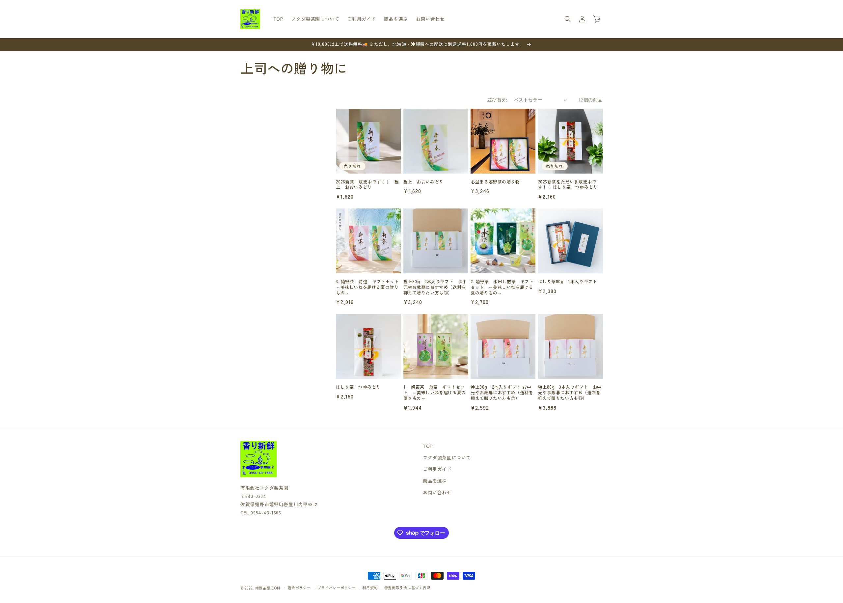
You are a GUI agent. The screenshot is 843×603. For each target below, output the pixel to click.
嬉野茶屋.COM (267, 587)
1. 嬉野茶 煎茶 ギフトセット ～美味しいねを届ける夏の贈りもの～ (434, 392)
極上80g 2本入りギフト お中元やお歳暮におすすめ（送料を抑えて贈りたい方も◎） (435, 287)
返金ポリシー (299, 587)
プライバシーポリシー (336, 587)
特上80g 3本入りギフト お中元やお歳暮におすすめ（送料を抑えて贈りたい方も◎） (570, 392)
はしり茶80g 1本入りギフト (567, 282)
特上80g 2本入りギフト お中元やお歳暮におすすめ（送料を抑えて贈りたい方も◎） (502, 392)
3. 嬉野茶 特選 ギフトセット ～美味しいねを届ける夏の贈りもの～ (368, 287)
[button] (567, 19)
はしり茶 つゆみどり (358, 387)
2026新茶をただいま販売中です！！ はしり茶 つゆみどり (570, 184)
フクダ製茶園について (447, 457)
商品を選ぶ (435, 480)
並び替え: (497, 100)
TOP (428, 446)
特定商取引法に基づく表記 (407, 587)
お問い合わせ (437, 492)
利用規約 (370, 587)
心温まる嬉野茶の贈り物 (495, 182)
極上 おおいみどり (423, 182)
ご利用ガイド (437, 469)
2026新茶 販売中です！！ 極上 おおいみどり (367, 184)
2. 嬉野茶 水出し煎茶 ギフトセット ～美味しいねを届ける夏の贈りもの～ (502, 287)
